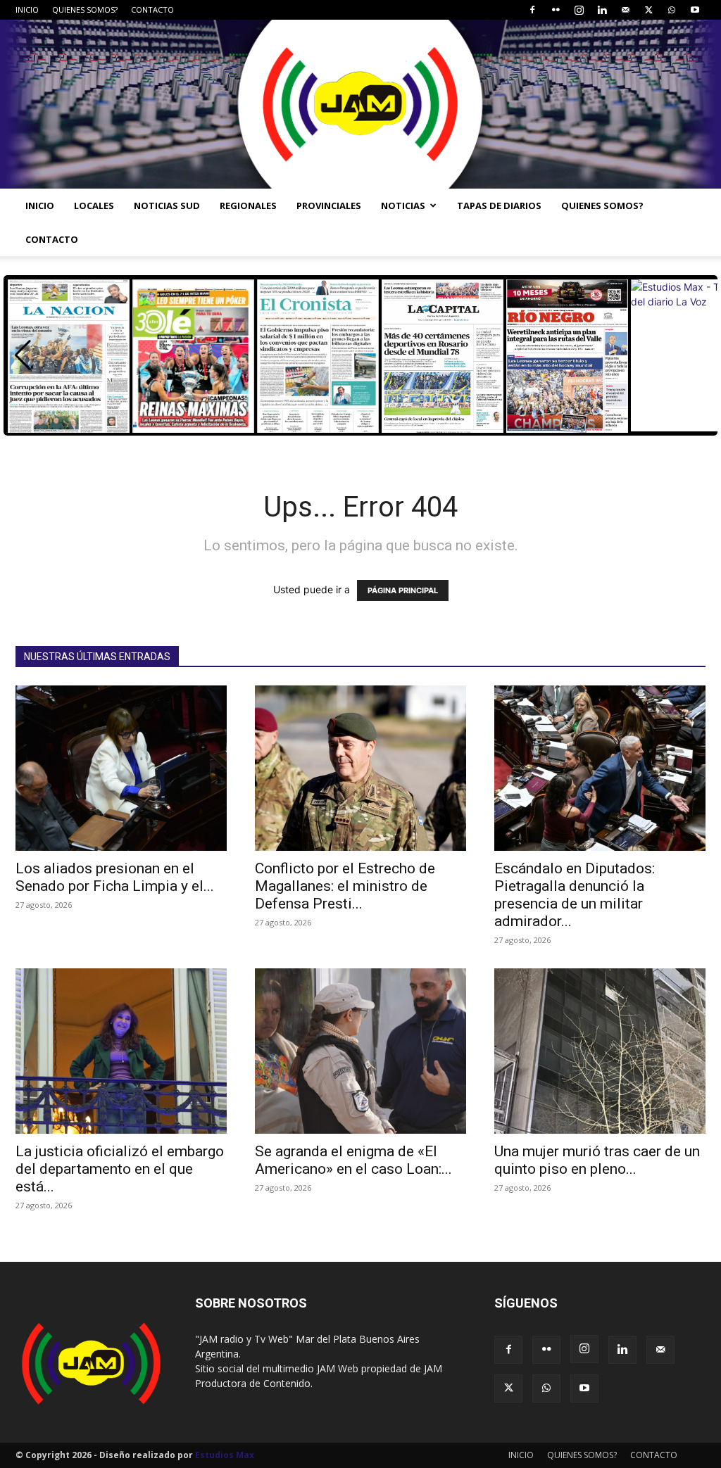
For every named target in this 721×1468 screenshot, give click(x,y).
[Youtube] (695, 10)
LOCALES (94, 205)
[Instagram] (578, 10)
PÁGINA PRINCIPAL (403, 590)
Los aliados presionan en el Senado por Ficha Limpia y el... (114, 877)
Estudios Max (224, 1455)
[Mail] (625, 10)
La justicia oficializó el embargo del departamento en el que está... (119, 1169)
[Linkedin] (602, 10)
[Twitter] (648, 10)
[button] (22, 355)
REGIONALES (248, 205)
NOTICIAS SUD (167, 205)
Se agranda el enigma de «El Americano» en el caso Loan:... (353, 1160)
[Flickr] (555, 10)
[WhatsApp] (671, 10)
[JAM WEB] (360, 104)
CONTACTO (152, 9)
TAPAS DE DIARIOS (499, 205)
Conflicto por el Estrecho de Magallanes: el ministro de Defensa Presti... (345, 886)
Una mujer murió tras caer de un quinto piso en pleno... (597, 1160)
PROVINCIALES (328, 205)
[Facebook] (532, 10)
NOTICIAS (403, 205)
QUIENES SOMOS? (85, 9)
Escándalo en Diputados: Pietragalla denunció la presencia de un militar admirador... (574, 895)
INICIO (27, 9)
